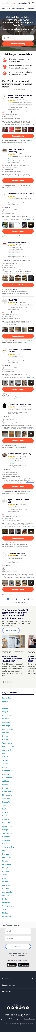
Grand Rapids (7, 792)
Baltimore (6, 781)
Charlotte (6, 823)
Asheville (5, 819)
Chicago (5, 767)
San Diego (6, 726)
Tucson (5, 705)
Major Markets (9, 692)
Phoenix (5, 701)
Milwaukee (6, 916)
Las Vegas (6, 809)
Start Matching (18, 43)
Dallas (4, 878)
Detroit (5, 788)
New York (6, 816)
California (12, 1015)
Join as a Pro (22, 3)
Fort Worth (6, 885)
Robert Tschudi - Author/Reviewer (13, 651)
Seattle (5, 910)
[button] (5, 129)
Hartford (5, 740)
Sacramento (7, 722)
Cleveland (6, 840)
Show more (30, 124)
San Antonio (7, 892)
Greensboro (7, 826)
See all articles (11, 630)
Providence (6, 864)
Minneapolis (7, 795)
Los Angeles (7, 715)
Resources (6, 991)
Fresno (5, 708)
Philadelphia (7, 857)
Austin (4, 875)
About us (5, 998)
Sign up (18, 946)
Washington (7, 743)
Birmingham (7, 698)
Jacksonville (7, 750)
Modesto (5, 719)
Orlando (5, 757)
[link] (18, 102)
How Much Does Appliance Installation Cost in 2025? (12, 658)
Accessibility (27, 1015)
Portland (5, 851)
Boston (5, 785)
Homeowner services (10, 979)
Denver (5, 736)
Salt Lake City (7, 896)
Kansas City (6, 802)
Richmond (6, 903)
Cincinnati (6, 837)
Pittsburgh (6, 861)
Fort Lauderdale (8, 747)
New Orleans (7, 778)
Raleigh (5, 830)
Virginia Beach (8, 906)
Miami (4, 753)
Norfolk (5, 899)
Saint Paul (6, 799)
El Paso (5, 882)
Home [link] (4, 9)
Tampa (5, 760)
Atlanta (5, 764)
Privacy (7, 1015)
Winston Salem (8, 833)
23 (28, 599)
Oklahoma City (8, 847)
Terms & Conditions (29, 1019)
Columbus (6, 844)
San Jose (5, 733)
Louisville (5, 774)
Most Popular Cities (9, 925)
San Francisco (7, 729)
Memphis (5, 868)
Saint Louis (6, 805)
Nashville (5, 871)
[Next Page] (32, 599)
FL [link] (9, 9)
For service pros (8, 985)
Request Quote (18, 136)
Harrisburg (6, 854)
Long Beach (7, 712)
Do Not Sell (19, 1015)
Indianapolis (7, 771)
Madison (5, 913)
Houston (5, 889)
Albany (5, 812)
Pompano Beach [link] (18, 9)
